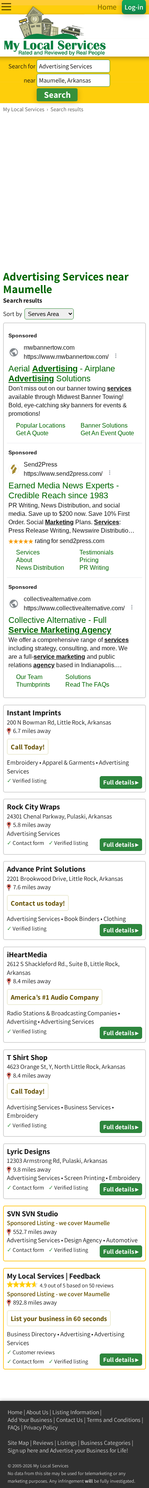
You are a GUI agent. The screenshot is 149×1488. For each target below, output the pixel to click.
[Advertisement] (74, 191)
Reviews (43, 1442)
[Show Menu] (6, 6)
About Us (37, 1412)
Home (15, 1412)
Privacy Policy (41, 1427)
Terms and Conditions (114, 1419)
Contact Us (69, 1419)
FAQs (14, 1427)
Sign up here (23, 1450)
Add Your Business (30, 1419)
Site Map (18, 1442)
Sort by (12, 314)
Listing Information (75, 1412)
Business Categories (106, 1442)
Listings (67, 1442)
